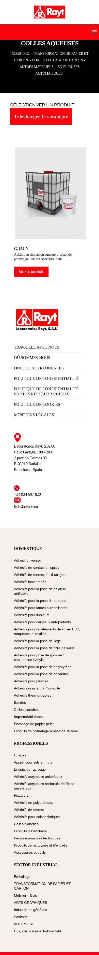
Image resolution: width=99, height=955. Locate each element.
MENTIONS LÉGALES (34, 415)
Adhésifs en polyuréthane (34, 802)
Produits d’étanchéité (30, 831)
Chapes (20, 755)
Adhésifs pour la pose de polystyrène (43, 667)
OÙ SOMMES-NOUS (32, 357)
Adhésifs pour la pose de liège (37, 641)
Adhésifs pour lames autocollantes (40, 608)
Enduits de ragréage (30, 769)
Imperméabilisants (28, 717)
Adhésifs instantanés (30, 582)
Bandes (20, 702)
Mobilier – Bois (25, 895)
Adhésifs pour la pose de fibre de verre (44, 648)
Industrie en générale (30, 910)
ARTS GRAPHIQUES (30, 903)
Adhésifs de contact (29, 810)
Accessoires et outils (30, 852)
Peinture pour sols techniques (37, 838)
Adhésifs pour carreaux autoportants (42, 622)
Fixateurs (21, 795)
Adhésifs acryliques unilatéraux (38, 776)
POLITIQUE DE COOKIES (37, 404)
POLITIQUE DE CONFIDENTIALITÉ (46, 378)
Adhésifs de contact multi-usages (39, 575)
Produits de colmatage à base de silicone (46, 731)
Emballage (22, 877)
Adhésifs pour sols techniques (37, 817)
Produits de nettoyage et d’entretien (42, 845)
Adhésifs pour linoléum (32, 615)
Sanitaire (21, 917)
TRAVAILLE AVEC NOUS (36, 347)
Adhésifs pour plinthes (31, 681)
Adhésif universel (27, 560)
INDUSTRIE (20, 54)
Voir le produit (31, 272)
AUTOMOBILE (25, 924)
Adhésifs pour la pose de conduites (41, 674)
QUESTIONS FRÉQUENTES (39, 368)
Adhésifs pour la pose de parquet (40, 601)
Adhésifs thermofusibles (32, 695)
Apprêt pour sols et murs (33, 762)
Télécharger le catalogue (41, 116)
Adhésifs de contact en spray (36, 567)
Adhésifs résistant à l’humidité (37, 688)
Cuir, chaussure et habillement (37, 931)
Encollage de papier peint (34, 724)
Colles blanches (26, 710)
